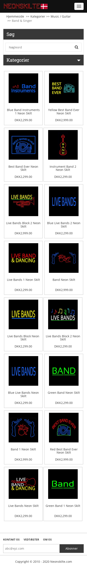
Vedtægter (31, 539)
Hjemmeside (15, 16)
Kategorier (37, 16)
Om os (47, 539)
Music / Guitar (61, 16)
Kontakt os (11, 539)
